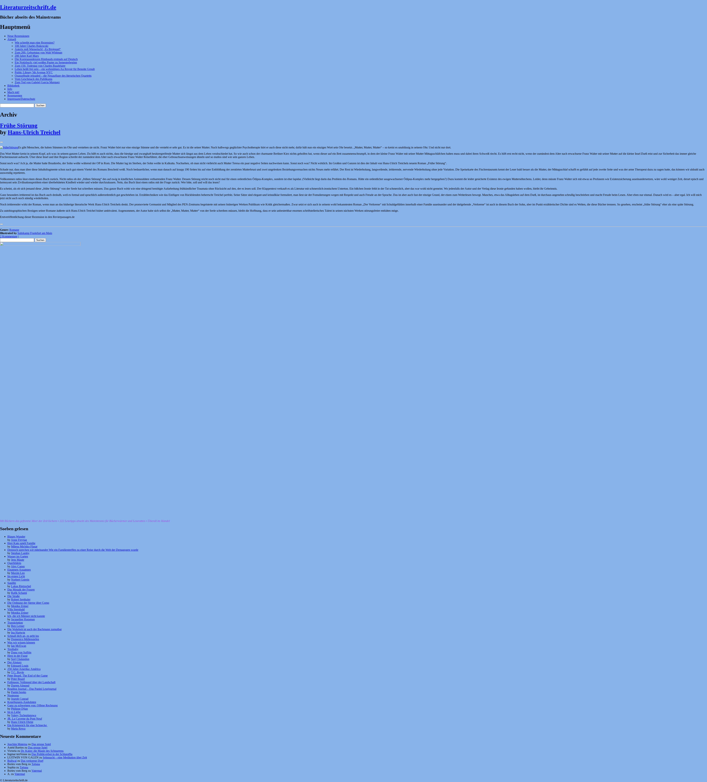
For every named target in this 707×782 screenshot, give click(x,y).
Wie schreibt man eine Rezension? (34, 42)
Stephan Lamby (20, 553)
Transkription (15, 622)
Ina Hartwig (18, 632)
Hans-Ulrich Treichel (34, 132)
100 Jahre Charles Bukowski (31, 45)
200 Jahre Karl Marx (27, 55)
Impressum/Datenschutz (21, 98)
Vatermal (36, 770)
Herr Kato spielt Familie (21, 543)
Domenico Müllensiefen (25, 639)
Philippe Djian (19, 708)
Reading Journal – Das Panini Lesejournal (31, 688)
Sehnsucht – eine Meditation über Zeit (65, 757)
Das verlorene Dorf (32, 760)
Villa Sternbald (16, 609)
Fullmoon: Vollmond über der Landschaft (31, 682)
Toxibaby (12, 649)
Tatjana (35, 764)
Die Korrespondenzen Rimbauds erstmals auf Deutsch (46, 59)
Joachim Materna (17, 744)
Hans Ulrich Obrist (22, 722)
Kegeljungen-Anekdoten (21, 702)
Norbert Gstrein (20, 579)
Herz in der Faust (17, 655)
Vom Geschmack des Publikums (33, 79)
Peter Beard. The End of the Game (27, 675)
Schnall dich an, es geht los (23, 635)
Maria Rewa (18, 728)
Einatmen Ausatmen (19, 569)
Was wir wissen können (21, 642)
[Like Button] (1, 142)
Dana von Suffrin (21, 652)
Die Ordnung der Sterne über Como (28, 602)
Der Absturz (14, 662)
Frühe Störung (18, 125)
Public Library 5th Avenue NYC (34, 72)
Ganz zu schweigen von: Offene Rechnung (32, 705)
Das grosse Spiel (41, 744)
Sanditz (11, 582)
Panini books (18, 692)
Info (9, 88)
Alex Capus (18, 566)
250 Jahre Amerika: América (24, 669)
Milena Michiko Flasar (24, 546)
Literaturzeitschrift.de (28, 7)
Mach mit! (13, 92)
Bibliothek (13, 85)
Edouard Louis (19, 665)
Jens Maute (17, 559)
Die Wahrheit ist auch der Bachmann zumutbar (34, 629)
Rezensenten (14, 95)
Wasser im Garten (17, 556)
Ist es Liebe (14, 712)
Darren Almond (20, 685)
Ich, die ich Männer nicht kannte (26, 616)
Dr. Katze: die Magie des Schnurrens (42, 750)
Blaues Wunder (16, 536)
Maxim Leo (18, 573)
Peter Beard (18, 678)
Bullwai (12, 760)
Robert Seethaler (20, 599)
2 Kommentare (8, 236)
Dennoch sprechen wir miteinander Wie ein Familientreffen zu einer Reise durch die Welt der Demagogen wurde (72, 549)
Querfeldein (14, 563)
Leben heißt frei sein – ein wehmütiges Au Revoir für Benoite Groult (55, 69)
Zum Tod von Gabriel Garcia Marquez (37, 82)
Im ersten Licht (16, 576)
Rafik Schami (19, 592)
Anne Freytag (19, 539)
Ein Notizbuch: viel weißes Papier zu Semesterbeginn (46, 62)
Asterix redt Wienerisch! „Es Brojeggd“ (38, 49)
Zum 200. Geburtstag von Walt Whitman (38, 52)
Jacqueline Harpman (23, 619)
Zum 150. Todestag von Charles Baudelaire (40, 65)
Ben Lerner (17, 626)
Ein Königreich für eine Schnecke (27, 725)
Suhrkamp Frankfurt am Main (34, 233)
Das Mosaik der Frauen (21, 589)
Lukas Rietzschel (21, 586)
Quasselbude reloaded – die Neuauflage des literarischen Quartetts (53, 75)
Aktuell (11, 39)
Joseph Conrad (19, 698)
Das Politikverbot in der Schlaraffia (51, 754)
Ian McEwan (18, 645)
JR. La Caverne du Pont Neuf (24, 718)
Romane (14, 229)
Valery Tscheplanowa (23, 715)
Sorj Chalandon (20, 659)
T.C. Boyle (17, 672)
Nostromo (13, 695)
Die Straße (13, 596)
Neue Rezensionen (18, 36)
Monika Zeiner (19, 606)
